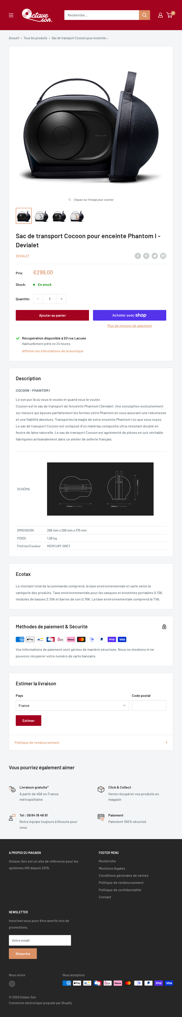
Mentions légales (112, 868)
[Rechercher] (144, 15)
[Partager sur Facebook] (138, 255)
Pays (19, 695)
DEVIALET (23, 256)
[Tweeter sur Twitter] (155, 255)
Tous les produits (35, 38)
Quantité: (23, 299)
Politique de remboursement (37, 742)
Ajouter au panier (52, 315)
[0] (169, 15)
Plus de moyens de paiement (129, 325)
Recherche (107, 861)
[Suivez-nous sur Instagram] (12, 983)
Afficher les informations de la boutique (52, 351)
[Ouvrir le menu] (11, 15)
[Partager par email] (163, 255)
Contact (105, 897)
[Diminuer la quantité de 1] (38, 299)
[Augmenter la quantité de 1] (61, 299)
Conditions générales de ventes (123, 875)
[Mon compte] (160, 15)
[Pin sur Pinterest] (146, 255)
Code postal (141, 695)
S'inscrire (23, 953)
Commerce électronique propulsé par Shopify (40, 1003)
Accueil (14, 38)
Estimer (28, 720)
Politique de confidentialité (120, 890)
